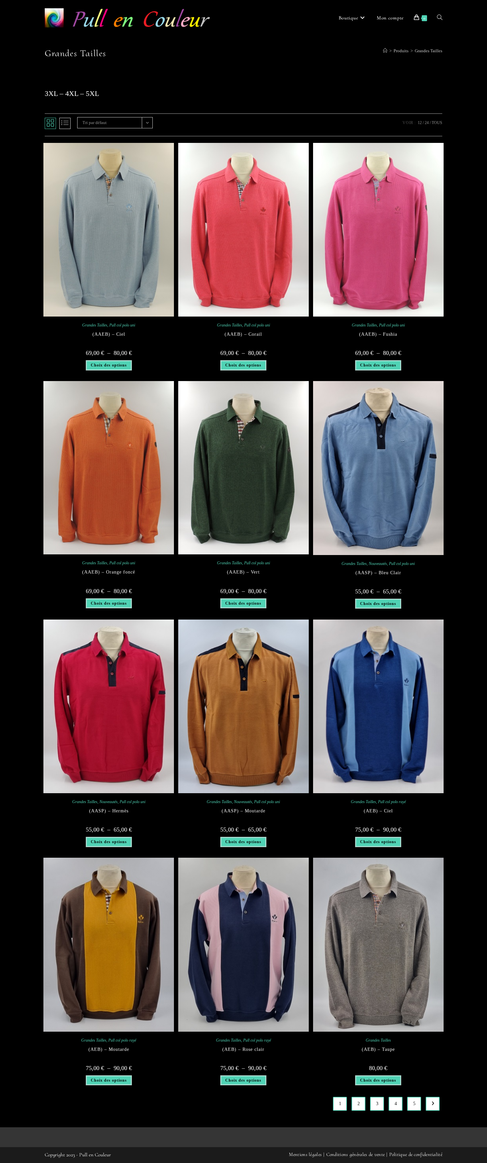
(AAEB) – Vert (243, 572)
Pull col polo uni (122, 325)
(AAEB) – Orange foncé (108, 572)
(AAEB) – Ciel (108, 334)
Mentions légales (305, 1154)
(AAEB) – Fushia (378, 334)
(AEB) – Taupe (378, 1049)
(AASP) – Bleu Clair (378, 572)
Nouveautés (378, 563)
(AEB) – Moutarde (108, 1049)
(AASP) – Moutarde (243, 810)
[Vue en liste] (65, 123)
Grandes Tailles (428, 50)
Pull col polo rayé (392, 801)
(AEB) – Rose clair (243, 1049)
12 (420, 122)
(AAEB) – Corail (243, 334)
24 (427, 122)
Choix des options (109, 365)
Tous (437, 122)
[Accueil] (385, 50)
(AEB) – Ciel (378, 810)
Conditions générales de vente (355, 1154)
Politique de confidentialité (415, 1154)
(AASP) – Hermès (109, 810)
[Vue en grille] (50, 123)
